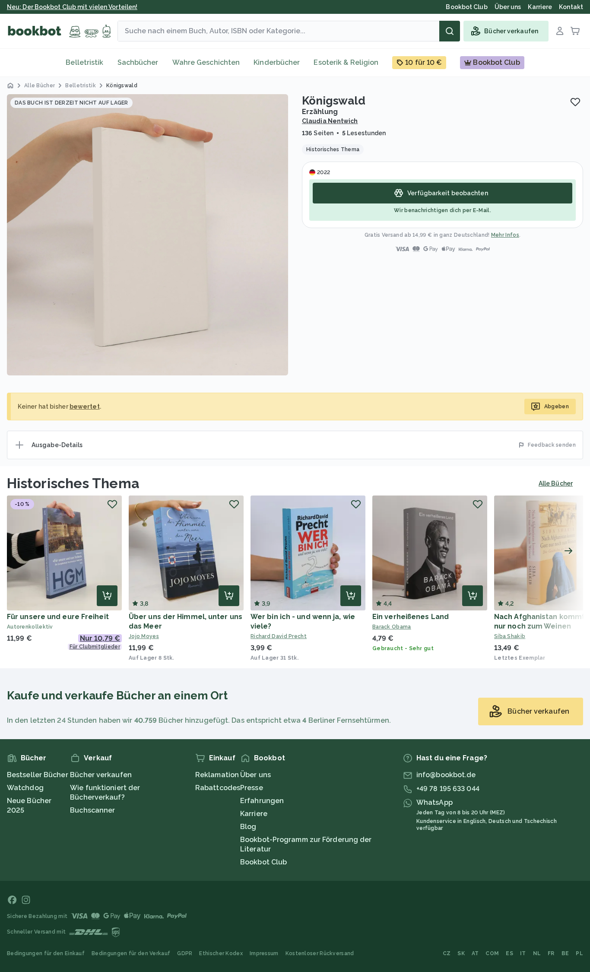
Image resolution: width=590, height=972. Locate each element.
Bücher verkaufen (101, 775)
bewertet (85, 406)
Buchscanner (92, 810)
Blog (248, 827)
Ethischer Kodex (221, 953)
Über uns (255, 775)
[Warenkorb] (575, 31)
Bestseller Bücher (37, 775)
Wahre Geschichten (206, 62)
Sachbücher (138, 62)
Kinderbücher (277, 62)
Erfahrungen (262, 801)
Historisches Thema (73, 483)
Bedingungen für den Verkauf (131, 953)
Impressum (264, 953)
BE (565, 953)
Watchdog (25, 788)
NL (537, 953)
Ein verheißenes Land (410, 617)
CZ (447, 953)
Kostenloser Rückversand (319, 953)
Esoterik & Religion (346, 62)
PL (579, 953)
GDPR (184, 953)
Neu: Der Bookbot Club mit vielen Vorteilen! (72, 6)
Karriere (253, 814)
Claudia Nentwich (330, 121)
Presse (251, 788)
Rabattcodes (217, 788)
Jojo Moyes (144, 636)
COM (492, 953)
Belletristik (84, 62)
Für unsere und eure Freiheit (58, 617)
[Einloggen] (560, 31)
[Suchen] (449, 31)
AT (475, 953)
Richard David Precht (279, 636)
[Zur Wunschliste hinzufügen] (575, 102)
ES (509, 953)
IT (523, 953)
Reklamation (217, 775)
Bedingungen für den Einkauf (46, 953)
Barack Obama (391, 627)
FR (551, 953)
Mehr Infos (505, 235)
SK (461, 953)
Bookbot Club (263, 862)
